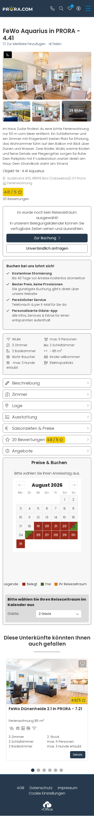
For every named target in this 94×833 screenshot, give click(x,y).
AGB (20, 787)
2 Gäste (45, 613)
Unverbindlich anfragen (47, 248)
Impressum (67, 787)
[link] (52, 8)
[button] (26, 44)
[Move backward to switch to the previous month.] (20, 485)
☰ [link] (88, 8)
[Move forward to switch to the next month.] (73, 485)
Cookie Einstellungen (47, 793)
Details (77, 755)
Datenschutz (41, 787)
